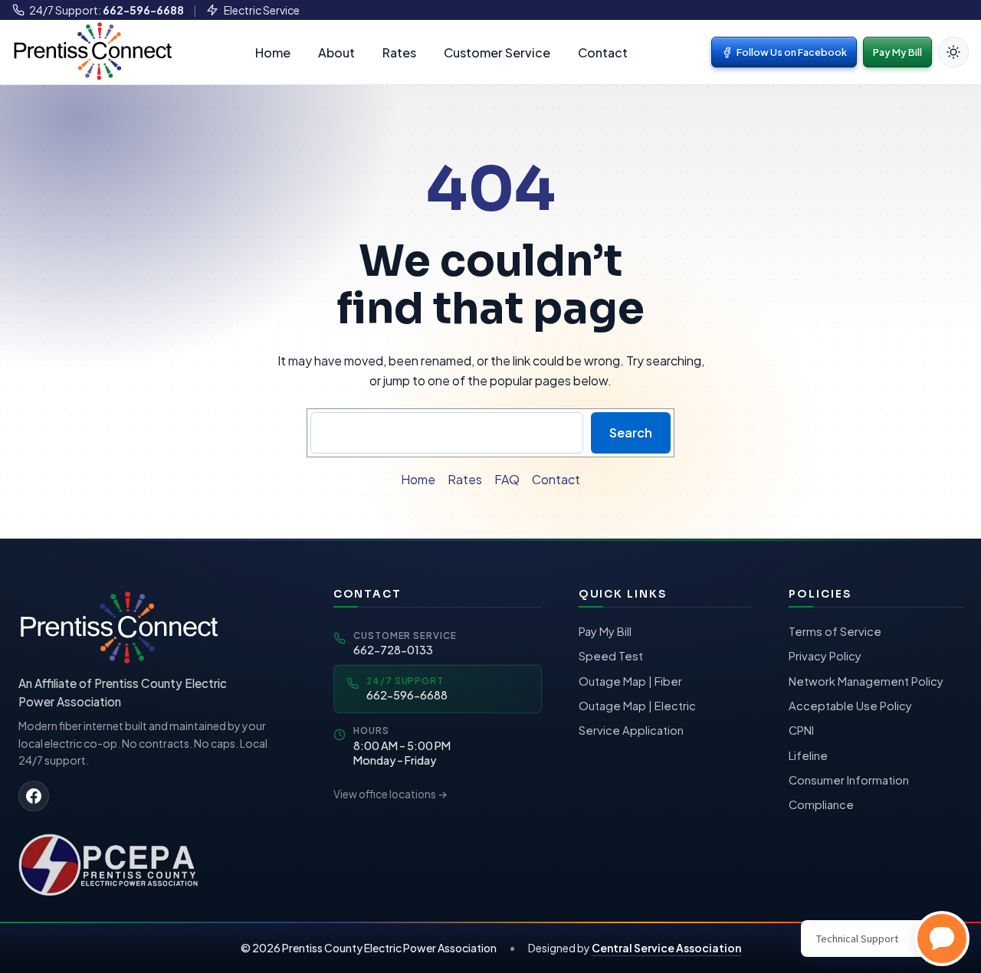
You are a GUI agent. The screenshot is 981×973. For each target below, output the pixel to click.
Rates (399, 52)
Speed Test (611, 656)
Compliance (821, 804)
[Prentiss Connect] (92, 50)
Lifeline (808, 755)
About (336, 52)
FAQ (507, 479)
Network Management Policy (866, 681)
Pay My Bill (897, 52)
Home (272, 52)
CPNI (801, 730)
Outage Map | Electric (637, 706)
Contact (603, 52)
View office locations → (390, 794)
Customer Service (497, 52)
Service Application (631, 730)
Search (630, 432)
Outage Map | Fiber (630, 681)
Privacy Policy (825, 656)
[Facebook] (33, 796)
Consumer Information (849, 780)
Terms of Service (835, 631)
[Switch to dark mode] (953, 52)
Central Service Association (666, 948)
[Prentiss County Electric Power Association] (110, 863)
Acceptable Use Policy (850, 706)
